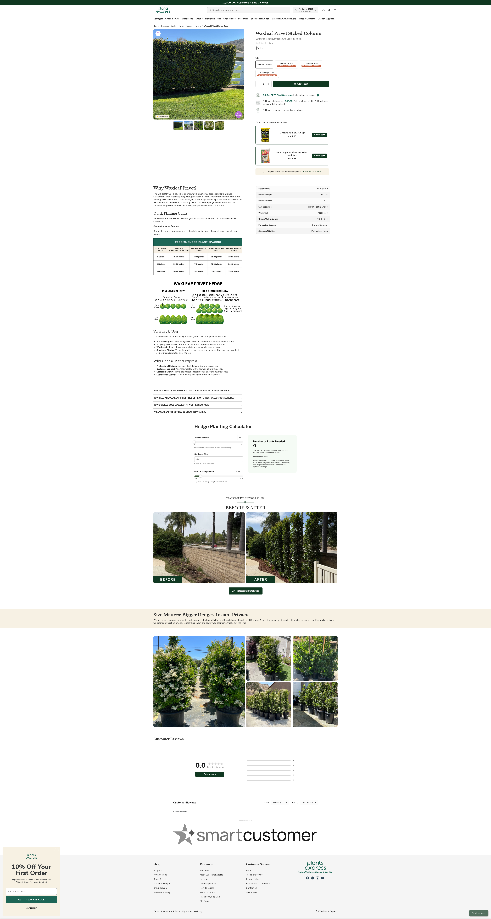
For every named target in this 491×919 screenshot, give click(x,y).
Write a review (210, 774)
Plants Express (330, 911)
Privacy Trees (160, 875)
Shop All (157, 870)
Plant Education (207, 892)
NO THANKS (31, 908)
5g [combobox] (197, 459)
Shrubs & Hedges (161, 883)
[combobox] (248, 10)
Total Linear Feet (201, 437)
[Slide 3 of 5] (198, 125)
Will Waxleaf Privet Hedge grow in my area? (179, 412)
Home (156, 26)
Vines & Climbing (161, 892)
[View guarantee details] (318, 95)
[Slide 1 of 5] (178, 125)
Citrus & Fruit (159, 879)
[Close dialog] (56, 850)
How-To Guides (207, 888)
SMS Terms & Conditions (258, 883)
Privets (198, 26)
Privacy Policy (253, 879)
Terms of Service (254, 875)
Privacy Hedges (185, 26)
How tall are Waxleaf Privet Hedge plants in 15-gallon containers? (193, 398)
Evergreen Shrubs (168, 26)
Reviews (204, 879)
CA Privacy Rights (180, 911)
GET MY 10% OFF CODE (31, 899)
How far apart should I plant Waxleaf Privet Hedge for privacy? (191, 391)
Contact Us (251, 888)
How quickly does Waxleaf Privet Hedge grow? (181, 405)
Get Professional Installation (245, 591)
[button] (158, 33)
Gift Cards (204, 901)
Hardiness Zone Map (210, 897)
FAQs (248, 870)
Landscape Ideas (208, 883)
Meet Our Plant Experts (211, 875)
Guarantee (251, 892)
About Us (204, 870)
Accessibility (196, 911)
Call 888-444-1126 (312, 171)
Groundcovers (160, 888)
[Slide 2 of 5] (188, 125)
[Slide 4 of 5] (209, 125)
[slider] (218, 442)
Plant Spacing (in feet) (204, 471)
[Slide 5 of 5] (219, 125)
